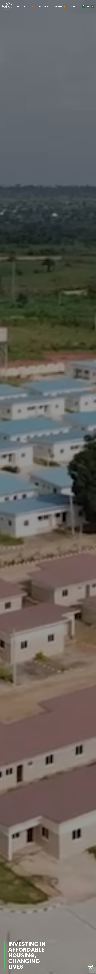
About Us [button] (28, 6)
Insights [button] (73, 6)
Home (17, 6)
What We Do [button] (43, 6)
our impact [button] (59, 6)
